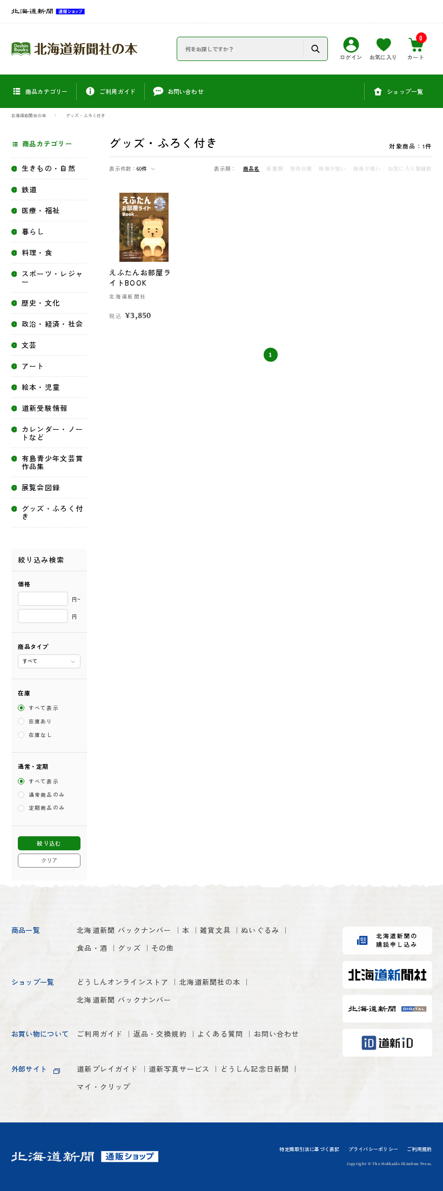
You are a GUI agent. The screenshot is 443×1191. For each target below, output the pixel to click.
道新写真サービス (179, 1068)
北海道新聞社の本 (29, 115)
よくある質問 (220, 1033)
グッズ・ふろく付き (86, 115)
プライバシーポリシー (373, 1149)
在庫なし (41, 735)
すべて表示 (44, 708)
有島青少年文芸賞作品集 (52, 463)
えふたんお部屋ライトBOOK (140, 277)
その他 (162, 947)
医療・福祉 (41, 211)
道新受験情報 (45, 408)
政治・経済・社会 (52, 324)
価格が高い (367, 169)
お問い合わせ (277, 1033)
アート (33, 366)
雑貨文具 (215, 929)
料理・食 (37, 253)
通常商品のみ (47, 794)
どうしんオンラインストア (123, 981)
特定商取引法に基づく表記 (309, 1149)
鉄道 (29, 190)
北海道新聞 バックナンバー (124, 929)
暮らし (33, 232)
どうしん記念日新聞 (255, 1068)
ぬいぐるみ (260, 929)
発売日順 (301, 169)
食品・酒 (92, 947)
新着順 (274, 169)
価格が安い (332, 169)
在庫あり (41, 721)
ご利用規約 (419, 1149)
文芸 (29, 345)
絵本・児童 (41, 387)
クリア (49, 860)
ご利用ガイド (100, 1033)
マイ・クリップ (103, 1086)
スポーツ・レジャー (52, 278)
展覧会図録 (41, 488)
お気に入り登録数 (410, 169)
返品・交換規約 (160, 1033)
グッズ (129, 947)
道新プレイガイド (107, 1068)
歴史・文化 (41, 303)
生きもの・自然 (49, 169)
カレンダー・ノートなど (52, 433)
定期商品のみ (47, 808)
